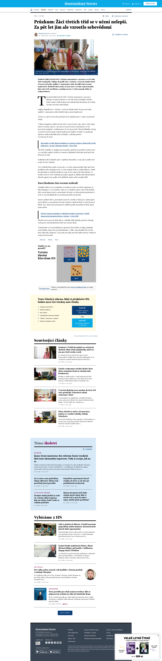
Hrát (69, 259)
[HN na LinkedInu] (55, 643)
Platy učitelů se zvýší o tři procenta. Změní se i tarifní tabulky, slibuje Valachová (74, 414)
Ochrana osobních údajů (91, 630)
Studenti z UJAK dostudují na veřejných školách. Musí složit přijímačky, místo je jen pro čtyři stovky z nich (76, 350)
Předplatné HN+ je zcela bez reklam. (88, 336)
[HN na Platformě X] (46, 643)
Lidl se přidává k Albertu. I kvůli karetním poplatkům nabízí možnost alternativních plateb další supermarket (77, 527)
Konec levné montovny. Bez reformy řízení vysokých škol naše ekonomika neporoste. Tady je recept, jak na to (62, 459)
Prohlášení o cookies (90, 632)
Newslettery (109, 635)
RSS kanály (109, 638)
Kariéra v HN (71, 638)
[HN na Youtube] (60, 643)
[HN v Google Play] (42, 652)
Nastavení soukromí (90, 635)
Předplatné (150, 3)
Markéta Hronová (44, 33)
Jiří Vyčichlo (38, 567)
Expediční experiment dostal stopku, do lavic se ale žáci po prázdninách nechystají (76, 481)
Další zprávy (65, 613)
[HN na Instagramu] (52, 643)
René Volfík (46, 73)
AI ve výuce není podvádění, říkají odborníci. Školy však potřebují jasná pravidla (46, 481)
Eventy (108, 632)
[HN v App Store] (54, 652)
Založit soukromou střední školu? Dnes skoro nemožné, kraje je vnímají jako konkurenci (75, 371)
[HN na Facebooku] (49, 643)
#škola (50, 239)
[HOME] (31, 10)
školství (50, 443)
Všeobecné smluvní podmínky (92, 638)
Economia (71, 635)
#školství (42, 239)
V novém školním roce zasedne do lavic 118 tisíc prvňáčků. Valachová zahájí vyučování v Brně (77, 392)
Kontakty (70, 630)
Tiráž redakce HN (73, 632)
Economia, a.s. (48, 632)
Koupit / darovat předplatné (114, 630)
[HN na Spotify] (58, 643)
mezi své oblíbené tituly (78, 287)
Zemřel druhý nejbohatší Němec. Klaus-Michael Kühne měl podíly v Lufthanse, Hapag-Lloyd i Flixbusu (75, 548)
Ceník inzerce (71, 641)
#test (56, 239)
